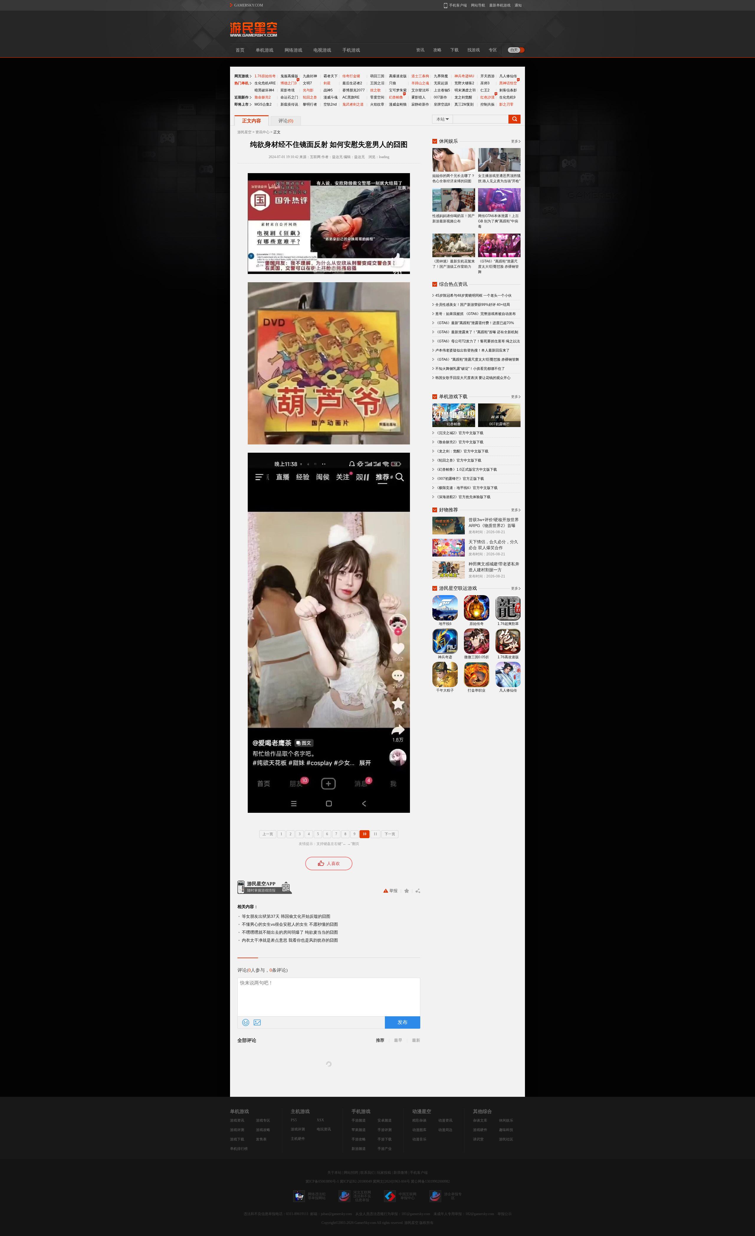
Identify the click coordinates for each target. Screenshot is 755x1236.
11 (375, 834)
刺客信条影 (508, 90)
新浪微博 (400, 1173)
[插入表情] (245, 1022)
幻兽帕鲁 (396, 97)
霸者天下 (331, 76)
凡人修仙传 (508, 76)
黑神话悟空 (508, 83)
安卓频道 (385, 1120)
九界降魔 (441, 76)
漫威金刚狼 (398, 104)
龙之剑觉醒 (463, 97)
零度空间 (377, 97)
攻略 (437, 50)
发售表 (261, 1139)
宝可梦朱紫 (398, 90)
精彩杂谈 (419, 1120)
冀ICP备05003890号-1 (322, 1181)
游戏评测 (237, 1130)
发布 (403, 1022)
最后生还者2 (352, 83)
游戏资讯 (237, 1120)
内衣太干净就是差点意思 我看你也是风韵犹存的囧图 (290, 940)
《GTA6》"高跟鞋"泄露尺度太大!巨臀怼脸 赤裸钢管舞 (498, 266)
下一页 (390, 834)
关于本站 (334, 1173)
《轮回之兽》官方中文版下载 (458, 460)
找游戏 (473, 50)
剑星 (327, 83)
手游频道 (359, 1120)
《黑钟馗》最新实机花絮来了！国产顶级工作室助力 (453, 264)
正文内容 (251, 120)
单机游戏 (264, 50)
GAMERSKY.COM (248, 5)
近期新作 (241, 97)
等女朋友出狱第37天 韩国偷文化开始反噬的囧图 (286, 916)
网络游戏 (293, 50)
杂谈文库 (480, 1120)
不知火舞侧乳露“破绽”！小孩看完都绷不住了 (470, 369)
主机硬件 (298, 1139)
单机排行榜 (239, 1149)
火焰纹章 (377, 104)
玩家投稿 (384, 1173)
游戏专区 (263, 1120)
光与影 (308, 90)
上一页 (267, 834)
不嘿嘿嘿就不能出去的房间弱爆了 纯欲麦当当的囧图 (290, 932)
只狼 (392, 83)
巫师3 (485, 83)
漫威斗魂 (331, 97)
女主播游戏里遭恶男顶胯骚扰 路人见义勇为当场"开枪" (499, 178)
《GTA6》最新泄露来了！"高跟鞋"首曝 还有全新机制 (476, 332)
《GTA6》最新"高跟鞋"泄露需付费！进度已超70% (474, 323)
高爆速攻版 (398, 76)
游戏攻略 (263, 1130)
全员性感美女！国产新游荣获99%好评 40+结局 (472, 305)
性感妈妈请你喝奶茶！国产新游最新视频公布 (453, 218)
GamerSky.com (365, 1223)
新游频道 (359, 1149)
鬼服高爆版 (289, 76)
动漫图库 (419, 1130)
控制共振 (487, 104)
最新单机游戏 (500, 5)
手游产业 (385, 1149)
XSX (320, 1120)
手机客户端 (419, 1173)
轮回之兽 (310, 97)
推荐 (380, 1040)
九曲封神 (310, 76)
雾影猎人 (418, 97)
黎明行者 (310, 104)
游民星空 (244, 132)
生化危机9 (507, 97)
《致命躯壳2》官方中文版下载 (459, 442)
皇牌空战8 (442, 104)
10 (364, 834)
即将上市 (241, 104)
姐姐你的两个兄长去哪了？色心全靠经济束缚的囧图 (453, 178)
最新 (416, 1040)
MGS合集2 (263, 104)
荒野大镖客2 (464, 83)
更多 (514, 141)
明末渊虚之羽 (465, 90)
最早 (398, 1040)
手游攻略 (359, 1139)
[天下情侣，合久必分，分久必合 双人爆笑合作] (448, 547)
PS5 (294, 1120)
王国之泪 (377, 83)
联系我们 (367, 1173)
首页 (240, 50)
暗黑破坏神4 (264, 90)
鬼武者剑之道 (353, 104)
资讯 (420, 50)
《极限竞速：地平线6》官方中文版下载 (466, 488)
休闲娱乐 (506, 1120)
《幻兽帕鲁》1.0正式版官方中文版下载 (466, 469)
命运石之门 (289, 97)
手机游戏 (351, 50)
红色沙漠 (487, 97)
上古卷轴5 (442, 90)
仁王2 (485, 90)
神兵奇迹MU (464, 76)
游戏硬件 (480, 1130)
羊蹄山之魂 (420, 83)
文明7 (307, 83)
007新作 (440, 97)
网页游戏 (241, 76)
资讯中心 (262, 132)
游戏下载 (237, 1139)
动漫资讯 (445, 1120)
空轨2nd (330, 104)
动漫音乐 (419, 1139)
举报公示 (505, 1214)
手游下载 (385, 1139)
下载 (454, 50)
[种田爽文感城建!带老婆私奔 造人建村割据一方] (448, 569)
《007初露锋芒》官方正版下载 (459, 479)
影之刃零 (506, 104)
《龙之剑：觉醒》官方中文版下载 (461, 451)
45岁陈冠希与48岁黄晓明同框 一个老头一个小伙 (473, 295)
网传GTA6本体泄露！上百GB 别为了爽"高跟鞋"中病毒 (498, 221)
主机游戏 (300, 1111)
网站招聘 (351, 1173)
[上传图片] (257, 1022)
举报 (393, 891)
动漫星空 (421, 1111)
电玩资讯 (324, 1129)
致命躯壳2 (263, 97)
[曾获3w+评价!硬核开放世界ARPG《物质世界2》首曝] (448, 525)
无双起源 (441, 83)
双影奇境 (287, 90)
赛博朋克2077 (353, 90)
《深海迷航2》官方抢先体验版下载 (462, 497)
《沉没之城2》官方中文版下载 (459, 433)
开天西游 (487, 76)
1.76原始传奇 (265, 76)
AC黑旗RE (351, 97)
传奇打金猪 (351, 76)
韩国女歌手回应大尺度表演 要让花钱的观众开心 (473, 378)
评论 (285, 120)
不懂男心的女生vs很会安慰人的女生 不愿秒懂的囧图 (290, 924)
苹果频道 (359, 1130)
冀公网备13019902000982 (430, 1181)
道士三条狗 (420, 76)
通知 (518, 5)
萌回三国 (377, 76)
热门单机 (241, 83)
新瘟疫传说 (289, 104)
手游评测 (385, 1130)
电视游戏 (322, 50)
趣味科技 (506, 1130)
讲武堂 (478, 1139)
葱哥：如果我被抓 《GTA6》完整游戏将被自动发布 (475, 314)
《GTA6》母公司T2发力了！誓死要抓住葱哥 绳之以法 (477, 341)
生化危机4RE (265, 83)
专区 (493, 50)
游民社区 (506, 1139)
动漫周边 (445, 1130)
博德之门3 (288, 83)
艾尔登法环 (420, 90)
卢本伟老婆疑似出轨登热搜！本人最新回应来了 (472, 350)
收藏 (406, 891)
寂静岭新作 (420, 104)
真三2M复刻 (464, 104)
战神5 (328, 90)
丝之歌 (375, 90)
